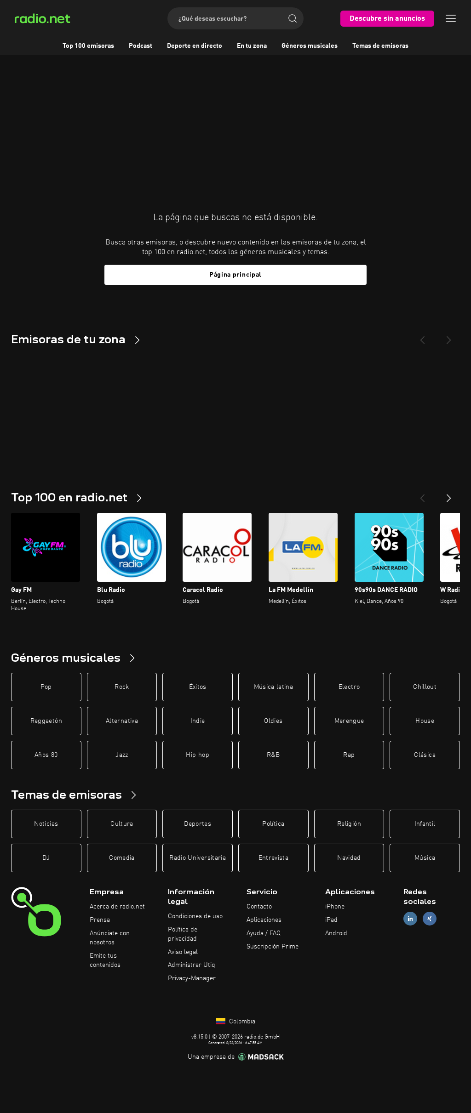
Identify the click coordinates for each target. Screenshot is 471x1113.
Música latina (273, 687)
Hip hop (197, 755)
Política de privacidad (182, 934)
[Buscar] (292, 18)
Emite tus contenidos (105, 960)
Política (273, 824)
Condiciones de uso (195, 916)
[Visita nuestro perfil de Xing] (429, 919)
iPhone (335, 906)
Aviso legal (183, 952)
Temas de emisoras (380, 46)
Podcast (140, 46)
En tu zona (252, 46)
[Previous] (422, 336)
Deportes (197, 824)
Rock (122, 687)
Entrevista (273, 858)
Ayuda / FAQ (264, 933)
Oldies (273, 721)
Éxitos (198, 687)
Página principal (235, 275)
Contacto (259, 906)
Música (424, 858)
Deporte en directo (194, 46)
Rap (349, 755)
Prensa (100, 920)
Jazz (121, 755)
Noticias (46, 824)
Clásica (424, 755)
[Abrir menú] (450, 18)
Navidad (349, 858)
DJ (46, 858)
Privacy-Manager (192, 978)
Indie (197, 721)
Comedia (121, 858)
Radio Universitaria (197, 858)
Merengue (349, 721)
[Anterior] (422, 494)
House (424, 721)
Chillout (425, 687)
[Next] (449, 336)
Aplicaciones (264, 920)
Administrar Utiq (191, 965)
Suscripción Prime (273, 946)
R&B (273, 755)
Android (336, 933)
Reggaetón (46, 721)
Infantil (425, 824)
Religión (349, 824)
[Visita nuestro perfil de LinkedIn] (410, 919)
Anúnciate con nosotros (110, 938)
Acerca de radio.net (117, 906)
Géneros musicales (309, 46)
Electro (349, 687)
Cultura (121, 824)
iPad (331, 920)
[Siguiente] (449, 494)
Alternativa (122, 721)
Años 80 (45, 755)
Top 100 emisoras (88, 46)
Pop (46, 687)
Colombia (241, 1021)
